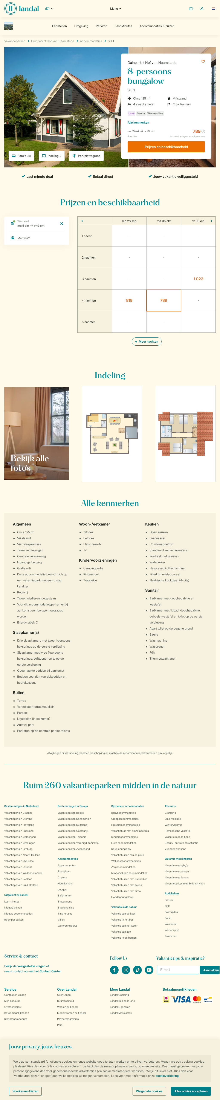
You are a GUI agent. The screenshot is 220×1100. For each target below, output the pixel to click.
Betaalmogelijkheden (16, 1012)
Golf (167, 906)
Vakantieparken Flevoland (19, 824)
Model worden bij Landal (71, 1012)
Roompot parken (14, 919)
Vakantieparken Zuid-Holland (21, 885)
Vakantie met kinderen (178, 858)
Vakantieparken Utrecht (18, 867)
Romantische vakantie (178, 830)
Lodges (62, 889)
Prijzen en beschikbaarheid (166, 147)
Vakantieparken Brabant (18, 812)
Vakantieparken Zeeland (18, 879)
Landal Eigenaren (120, 1006)
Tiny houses (65, 913)
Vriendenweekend (175, 848)
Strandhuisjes (66, 907)
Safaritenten (65, 895)
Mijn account (12, 1000)
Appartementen (67, 865)
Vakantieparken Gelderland (20, 836)
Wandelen (171, 924)
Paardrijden (171, 912)
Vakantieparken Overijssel (19, 861)
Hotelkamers (65, 883)
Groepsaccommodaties (125, 818)
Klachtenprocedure (15, 1018)
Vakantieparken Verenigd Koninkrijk (78, 842)
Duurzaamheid (65, 1000)
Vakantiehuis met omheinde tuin (130, 830)
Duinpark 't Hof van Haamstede (152, 62)
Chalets (62, 877)
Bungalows (64, 871)
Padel (168, 918)
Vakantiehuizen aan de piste (127, 854)
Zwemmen (171, 936)
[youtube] (149, 973)
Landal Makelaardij (121, 1012)
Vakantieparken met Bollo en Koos (185, 883)
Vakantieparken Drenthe (18, 818)
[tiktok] (138, 973)
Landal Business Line (122, 1000)
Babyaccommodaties (123, 812)
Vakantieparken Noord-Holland (22, 854)
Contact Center (50, 971)
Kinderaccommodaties (124, 836)
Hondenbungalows (122, 897)
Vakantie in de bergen (124, 937)
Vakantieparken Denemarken (74, 818)
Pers (59, 1024)
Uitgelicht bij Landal (16, 894)
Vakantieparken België (71, 812)
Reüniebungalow (121, 848)
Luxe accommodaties (123, 842)
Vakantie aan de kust (123, 913)
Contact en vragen (15, 994)
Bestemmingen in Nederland (21, 806)
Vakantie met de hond (177, 836)
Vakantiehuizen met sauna (126, 885)
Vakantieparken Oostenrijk (73, 830)
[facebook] (114, 973)
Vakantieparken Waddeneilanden (23, 873)
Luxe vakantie (173, 818)
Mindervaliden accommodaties (129, 873)
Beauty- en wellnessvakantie (181, 842)
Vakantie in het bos (122, 919)
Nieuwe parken (13, 907)
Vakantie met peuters (177, 871)
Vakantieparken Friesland (19, 830)
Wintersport (172, 930)
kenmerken (138, 122)
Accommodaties (68, 858)
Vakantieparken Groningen (19, 842)
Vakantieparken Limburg (18, 848)
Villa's (61, 919)
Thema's (170, 806)
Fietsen (169, 900)
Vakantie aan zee (121, 931)
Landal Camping (119, 994)
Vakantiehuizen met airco (126, 891)
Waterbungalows (67, 925)
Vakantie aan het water (124, 925)
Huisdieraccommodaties (125, 824)
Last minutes (11, 901)
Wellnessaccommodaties (126, 861)
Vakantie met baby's (176, 865)
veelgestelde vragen (31, 966)
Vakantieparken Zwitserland (74, 848)
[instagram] (126, 973)
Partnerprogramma (68, 1018)
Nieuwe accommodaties (18, 913)
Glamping (170, 812)
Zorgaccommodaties (123, 867)
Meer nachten (148, 341)
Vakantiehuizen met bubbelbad (129, 879)
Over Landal (64, 994)
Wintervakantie (173, 824)
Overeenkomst (12, 1006)
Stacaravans (65, 901)
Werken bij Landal (67, 1006)
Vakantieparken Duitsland (72, 824)
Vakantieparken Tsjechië (72, 836)
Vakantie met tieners (177, 877)
